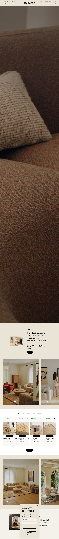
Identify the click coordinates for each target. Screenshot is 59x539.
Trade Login (9, 3)
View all (29, 450)
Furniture (4, 1)
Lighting (28, 413)
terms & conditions (32, 531)
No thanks (29, 534)
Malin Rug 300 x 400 (50, 439)
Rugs (18, 1)
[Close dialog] (37, 505)
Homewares (13, 1)
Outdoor (8, 1)
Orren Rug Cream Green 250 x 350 (22, 439)
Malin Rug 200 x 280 (36, 439)
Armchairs (46, 502)
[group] (29, 161)
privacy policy (29, 532)
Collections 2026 (10, 402)
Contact (4, 3)
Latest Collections (48, 402)
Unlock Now (29, 527)
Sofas (6, 502)
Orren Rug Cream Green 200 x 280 (9, 439)
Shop (30, 352)
